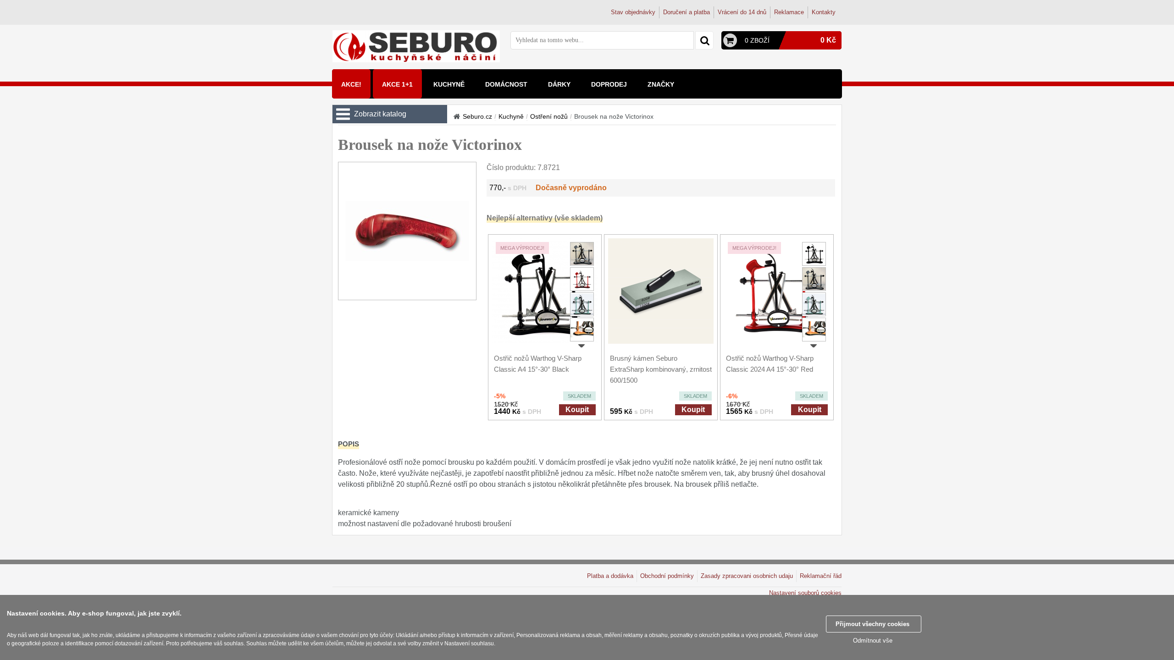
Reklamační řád (821, 575)
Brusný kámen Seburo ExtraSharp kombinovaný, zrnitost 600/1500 (661, 369)
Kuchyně (511, 116)
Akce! (351, 84)
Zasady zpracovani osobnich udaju (747, 575)
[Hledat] (704, 40)
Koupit (577, 409)
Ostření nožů (549, 116)
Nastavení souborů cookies (805, 592)
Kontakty (824, 12)
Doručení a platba (686, 12)
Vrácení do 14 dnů (742, 12)
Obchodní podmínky (667, 575)
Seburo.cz (477, 116)
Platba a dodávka (610, 575)
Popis (348, 444)
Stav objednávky (633, 12)
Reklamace (789, 12)
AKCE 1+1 (397, 84)
